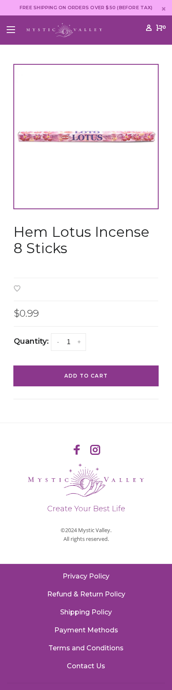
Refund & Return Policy (86, 594)
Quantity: (31, 341)
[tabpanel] (86, 136)
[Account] (149, 29)
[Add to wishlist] (17, 289)
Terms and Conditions (86, 648)
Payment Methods (86, 630)
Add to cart (86, 376)
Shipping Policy (86, 612)
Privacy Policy (86, 576)
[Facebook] (77, 450)
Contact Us (86, 666)
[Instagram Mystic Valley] (95, 450)
